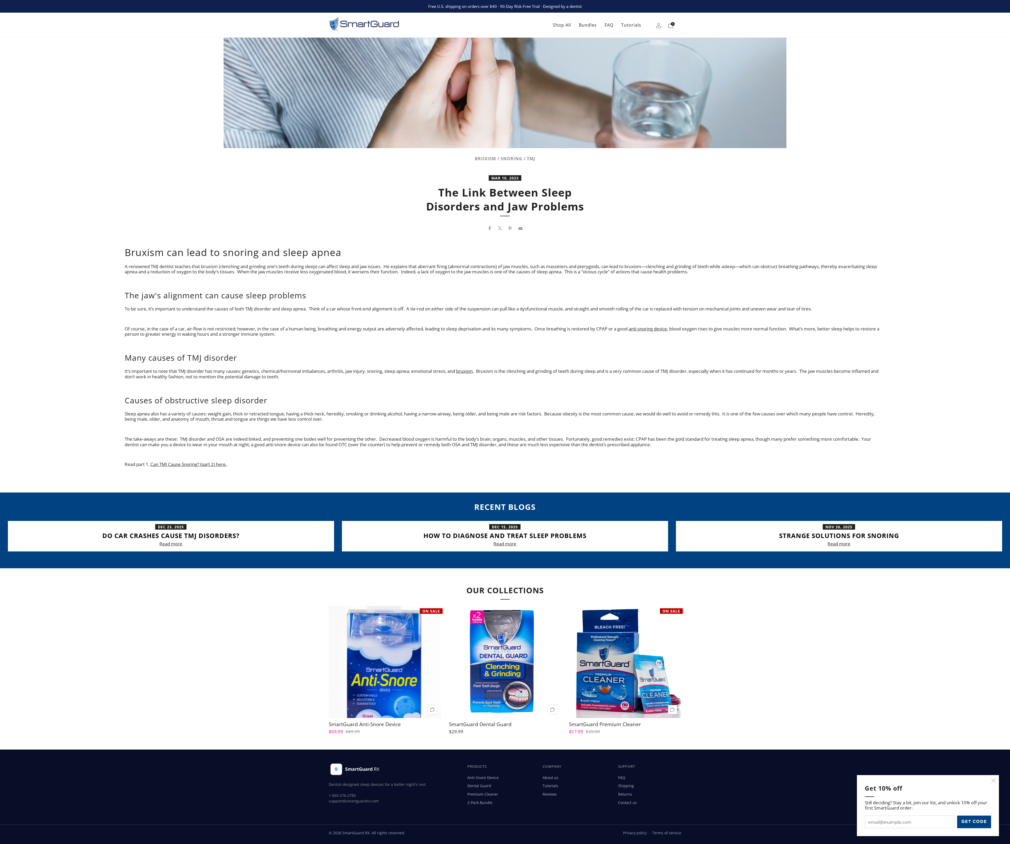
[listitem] (505, 6)
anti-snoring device (648, 329)
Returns (625, 794)
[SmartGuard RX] (370, 25)
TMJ (531, 159)
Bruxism (485, 159)
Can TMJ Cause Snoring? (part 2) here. (188, 464)
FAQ (609, 25)
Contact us (627, 802)
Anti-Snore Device (483, 777)
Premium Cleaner (482, 794)
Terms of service (666, 832)
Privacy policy (635, 832)
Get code (974, 822)
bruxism (464, 371)
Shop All (562, 25)
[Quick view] (432, 709)
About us (550, 777)
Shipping (626, 785)
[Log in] (658, 26)
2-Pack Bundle (479, 802)
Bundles (588, 25)
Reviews (550, 794)
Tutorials (631, 25)
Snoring (511, 159)
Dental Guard (479, 785)
